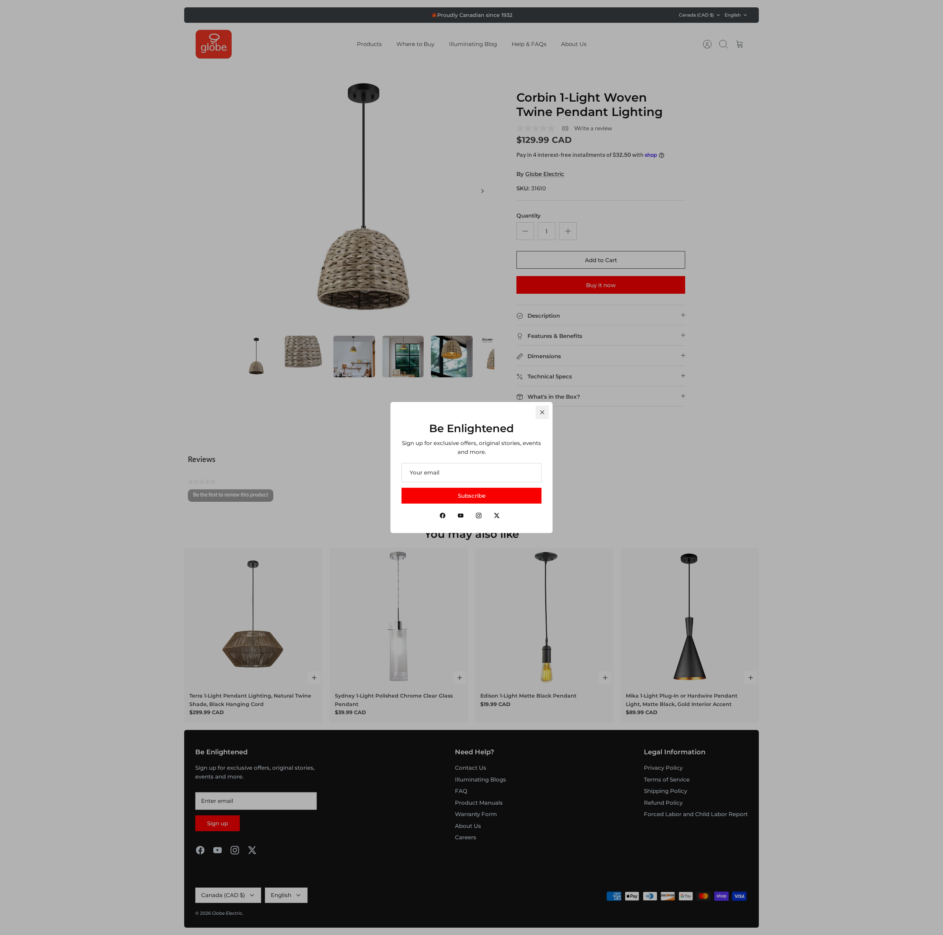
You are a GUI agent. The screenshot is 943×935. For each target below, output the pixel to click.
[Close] (542, 412)
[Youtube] (460, 515)
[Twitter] (497, 515)
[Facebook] (442, 515)
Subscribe (471, 495)
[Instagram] (479, 515)
